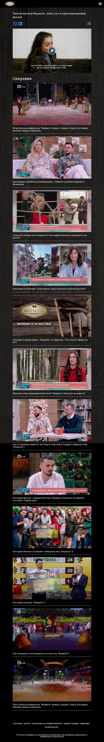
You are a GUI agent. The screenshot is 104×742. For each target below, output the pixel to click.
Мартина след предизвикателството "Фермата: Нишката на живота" (49, 393)
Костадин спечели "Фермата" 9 (29, 602)
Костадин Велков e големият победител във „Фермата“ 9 (43, 551)
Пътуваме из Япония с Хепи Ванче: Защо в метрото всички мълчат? (49, 289)
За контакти (51, 727)
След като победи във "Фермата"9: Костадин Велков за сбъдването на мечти (50, 236)
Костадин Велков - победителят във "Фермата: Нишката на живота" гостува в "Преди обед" (49, 499)
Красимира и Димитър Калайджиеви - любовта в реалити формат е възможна (49, 182)
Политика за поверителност (47, 723)
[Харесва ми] (88, 23)
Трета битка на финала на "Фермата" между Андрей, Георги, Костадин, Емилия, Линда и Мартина (50, 705)
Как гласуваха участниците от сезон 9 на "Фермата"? (41, 653)
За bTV (27, 723)
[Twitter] (20, 23)
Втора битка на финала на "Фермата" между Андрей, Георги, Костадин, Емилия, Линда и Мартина (50, 129)
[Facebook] (15, 23)
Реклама (85, 723)
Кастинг (18, 723)
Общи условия (71, 723)
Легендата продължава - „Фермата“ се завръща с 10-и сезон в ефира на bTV (50, 341)
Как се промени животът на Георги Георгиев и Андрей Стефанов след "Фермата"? (50, 445)
